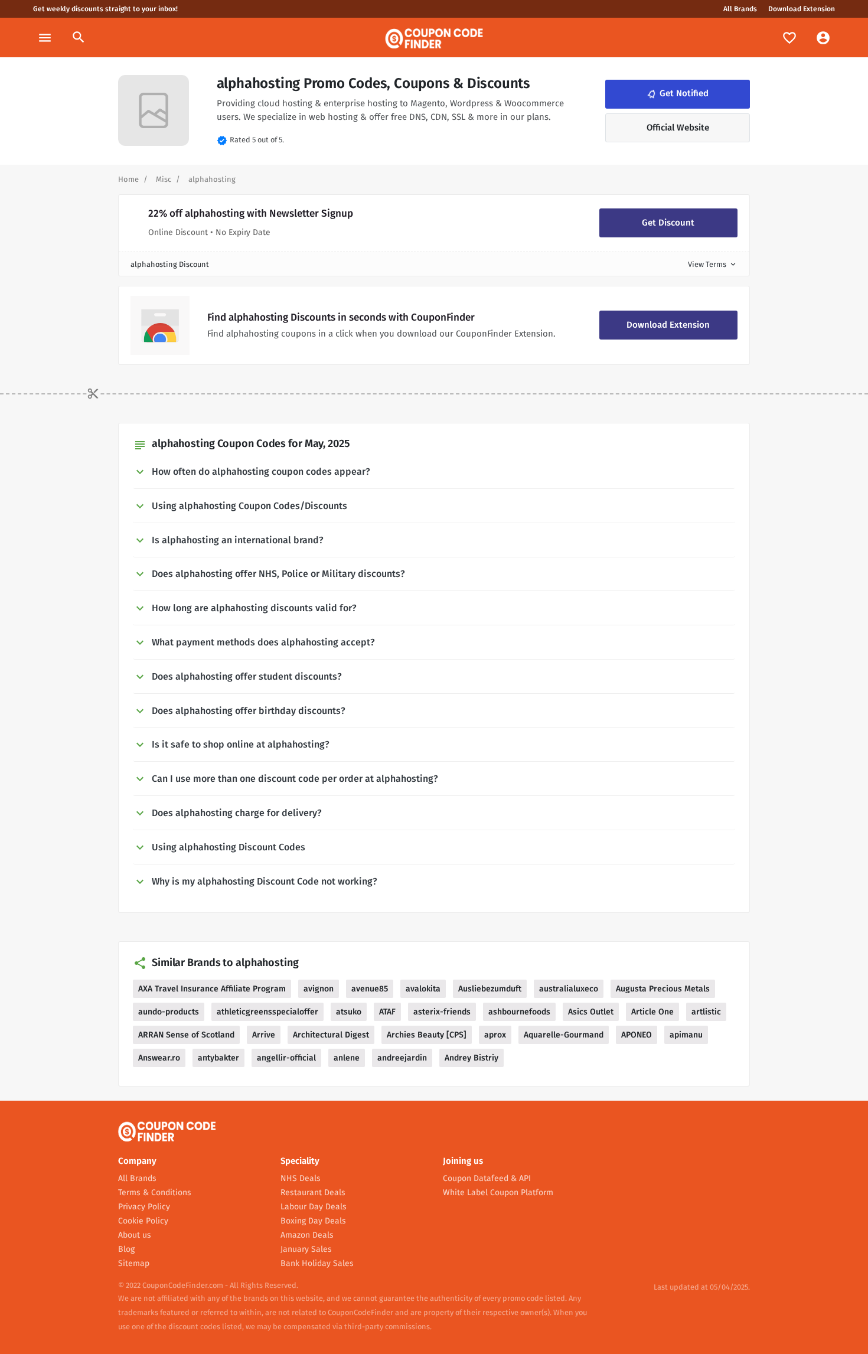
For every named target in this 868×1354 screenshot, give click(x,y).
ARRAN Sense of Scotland (186, 1035)
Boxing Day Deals (313, 1221)
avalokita (423, 989)
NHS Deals (300, 1178)
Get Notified (677, 94)
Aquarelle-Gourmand (563, 1035)
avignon (319, 989)
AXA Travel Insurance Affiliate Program (212, 989)
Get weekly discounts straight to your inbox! (105, 9)
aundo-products (168, 1012)
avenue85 (369, 989)
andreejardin (402, 1058)
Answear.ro (159, 1058)
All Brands (740, 9)
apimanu (686, 1035)
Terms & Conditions (154, 1192)
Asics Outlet (591, 1012)
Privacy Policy (144, 1207)
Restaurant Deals (312, 1192)
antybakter (218, 1058)
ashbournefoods (519, 1012)
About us (134, 1235)
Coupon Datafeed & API (487, 1178)
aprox (495, 1035)
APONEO (636, 1035)
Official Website (678, 127)
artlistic (706, 1012)
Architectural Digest (331, 1035)
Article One (652, 1012)
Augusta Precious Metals (663, 989)
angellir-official (286, 1058)
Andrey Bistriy (471, 1058)
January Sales (306, 1249)
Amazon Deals (307, 1235)
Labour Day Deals (313, 1207)
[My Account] (823, 37)
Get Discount (668, 222)
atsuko (348, 1012)
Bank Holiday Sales (317, 1263)
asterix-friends (442, 1012)
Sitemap (133, 1263)
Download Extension (801, 9)
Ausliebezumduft (489, 989)
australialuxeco (568, 989)
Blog (126, 1249)
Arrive (263, 1035)
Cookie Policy (143, 1221)
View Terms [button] (713, 264)
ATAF (387, 1012)
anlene (347, 1058)
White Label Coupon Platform (498, 1192)
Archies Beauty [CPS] (426, 1035)
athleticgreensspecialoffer (267, 1012)
